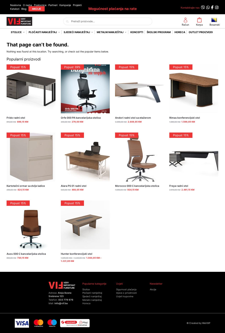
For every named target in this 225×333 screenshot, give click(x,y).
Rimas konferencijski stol (184, 117)
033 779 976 (65, 299)
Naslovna (15, 5)
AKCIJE (36, 8)
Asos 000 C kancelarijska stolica (26, 253)
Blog (24, 8)
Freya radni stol (178, 185)
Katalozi (14, 8)
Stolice (86, 289)
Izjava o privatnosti (126, 292)
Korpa (199, 24)
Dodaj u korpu (31, 129)
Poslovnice (40, 5)
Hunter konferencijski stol (76, 253)
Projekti (77, 5)
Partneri (52, 5)
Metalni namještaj (92, 299)
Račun (185, 24)
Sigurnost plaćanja (126, 289)
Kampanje (65, 5)
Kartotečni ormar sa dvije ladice (26, 185)
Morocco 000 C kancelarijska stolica (137, 185)
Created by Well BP (199, 323)
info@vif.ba (61, 303)
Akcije (153, 289)
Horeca (86, 303)
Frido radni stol (16, 117)
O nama (27, 5)
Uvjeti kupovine (124, 296)
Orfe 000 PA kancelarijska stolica (81, 117)
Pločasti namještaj (92, 292)
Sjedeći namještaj (92, 296)
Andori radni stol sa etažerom (133, 117)
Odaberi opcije (85, 268)
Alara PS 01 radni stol (73, 185)
